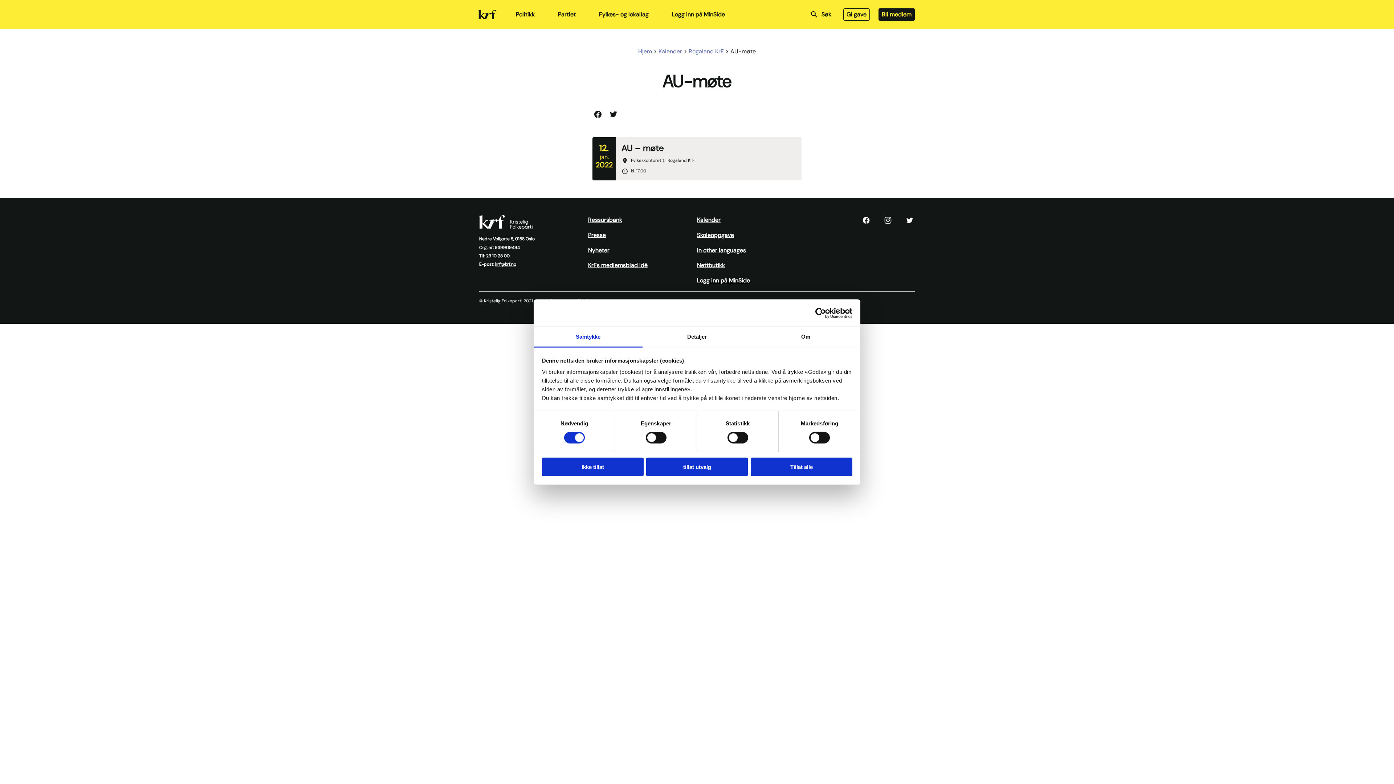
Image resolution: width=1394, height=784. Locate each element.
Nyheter (599, 250)
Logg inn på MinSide (698, 14)
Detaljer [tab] (697, 337)
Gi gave (857, 14)
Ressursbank (605, 220)
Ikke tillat (593, 467)
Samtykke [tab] (588, 337)
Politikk (525, 14)
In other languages (721, 250)
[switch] (656, 438)
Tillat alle (801, 467)
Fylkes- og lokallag (624, 14)
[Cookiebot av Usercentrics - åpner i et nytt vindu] (820, 312)
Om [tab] (805, 337)
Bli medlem (897, 14)
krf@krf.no (505, 264)
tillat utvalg (697, 467)
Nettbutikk (711, 265)
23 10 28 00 (498, 256)
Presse (597, 235)
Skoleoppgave (715, 235)
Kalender (709, 220)
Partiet (567, 14)
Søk (826, 14)
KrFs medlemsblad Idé (618, 265)
